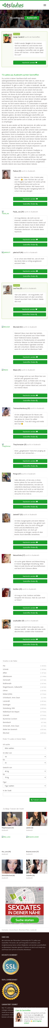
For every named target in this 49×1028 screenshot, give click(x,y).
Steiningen (24, 705)
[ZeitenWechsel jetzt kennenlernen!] (12, 867)
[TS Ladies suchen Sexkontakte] (12, 5)
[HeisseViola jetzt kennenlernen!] (6, 558)
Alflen (24, 673)
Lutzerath (24, 701)
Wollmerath (24, 683)
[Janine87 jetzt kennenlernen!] (6, 517)
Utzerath (24, 715)
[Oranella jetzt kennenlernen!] (36, 867)
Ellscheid (24, 733)
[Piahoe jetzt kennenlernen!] (6, 174)
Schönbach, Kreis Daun (24, 697)
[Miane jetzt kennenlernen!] (6, 373)
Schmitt (24, 669)
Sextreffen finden (29, 204)
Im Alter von (7, 753)
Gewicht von (7, 767)
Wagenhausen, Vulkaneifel (24, 687)
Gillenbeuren (24, 676)
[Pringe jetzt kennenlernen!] (6, 477)
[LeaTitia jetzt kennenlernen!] (7, 289)
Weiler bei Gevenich (24, 729)
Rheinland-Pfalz (24, 930)
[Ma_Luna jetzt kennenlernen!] (12, 843)
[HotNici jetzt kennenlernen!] (6, 592)
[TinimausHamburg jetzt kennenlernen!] (6, 411)
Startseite (5, 930)
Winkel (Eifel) (24, 694)
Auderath (31, 171)
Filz (24, 666)
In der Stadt (7, 790)
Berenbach (24, 722)
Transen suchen (38, 800)
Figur (4, 782)
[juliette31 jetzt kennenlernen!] (6, 255)
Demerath (24, 680)
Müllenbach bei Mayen (24, 712)
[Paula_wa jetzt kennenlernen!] (6, 215)
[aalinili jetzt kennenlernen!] (36, 819)
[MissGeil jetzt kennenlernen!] (6, 330)
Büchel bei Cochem (24, 719)
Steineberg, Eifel (24, 708)
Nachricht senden (29, 62)
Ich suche (6, 744)
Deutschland (13, 930)
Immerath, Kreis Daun (24, 726)
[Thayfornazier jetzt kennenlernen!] (6, 447)
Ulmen (24, 690)
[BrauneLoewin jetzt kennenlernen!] (36, 843)
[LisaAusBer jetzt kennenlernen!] (6, 624)
